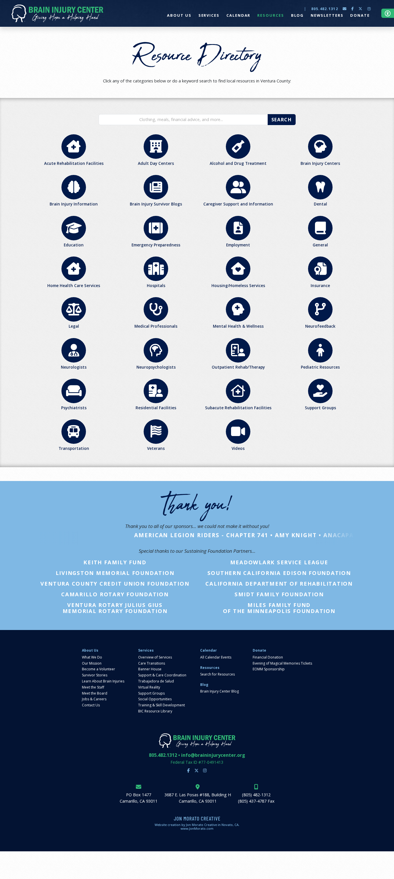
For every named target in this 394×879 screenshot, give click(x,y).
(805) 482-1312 (256, 794)
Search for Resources (217, 674)
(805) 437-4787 (252, 801)
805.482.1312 (324, 8)
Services (146, 650)
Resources (209, 668)
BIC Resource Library (155, 711)
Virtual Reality (149, 687)
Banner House (150, 669)
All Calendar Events (215, 657)
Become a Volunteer (98, 669)
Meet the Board (94, 693)
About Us (90, 650)
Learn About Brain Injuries (103, 681)
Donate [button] (360, 15)
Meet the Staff (93, 687)
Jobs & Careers (94, 699)
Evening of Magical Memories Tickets (282, 663)
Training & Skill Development (161, 705)
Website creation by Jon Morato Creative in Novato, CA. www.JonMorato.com (197, 827)
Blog (204, 685)
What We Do (92, 657)
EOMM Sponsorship (269, 669)
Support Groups (151, 693)
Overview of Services (155, 657)
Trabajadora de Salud (156, 681)
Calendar (208, 650)
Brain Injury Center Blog (219, 691)
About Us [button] (179, 15)
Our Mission (92, 663)
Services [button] (208, 15)
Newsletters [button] (327, 15)
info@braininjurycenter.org (213, 755)
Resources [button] (270, 15)
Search (281, 119)
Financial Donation (268, 657)
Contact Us (91, 705)
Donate (259, 650)
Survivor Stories (94, 675)
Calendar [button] (238, 15)
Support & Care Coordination (162, 675)
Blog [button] (297, 15)
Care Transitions (151, 663)
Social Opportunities (155, 699)
